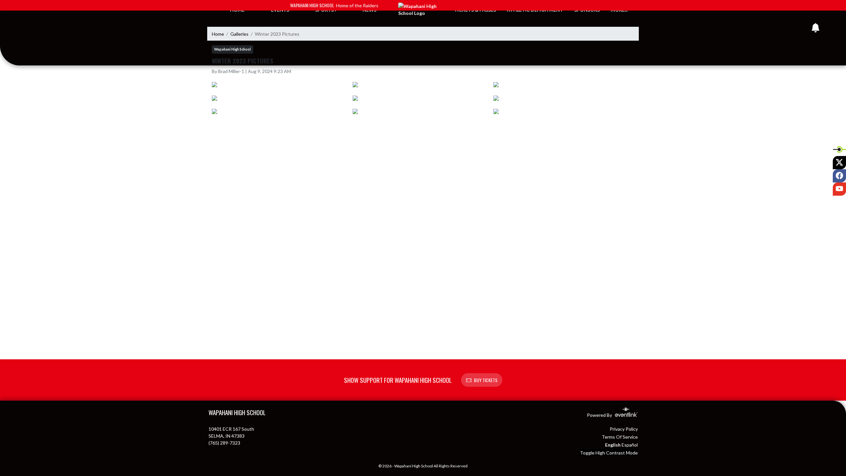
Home (218, 34)
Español (630, 445)
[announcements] (815, 29)
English (613, 445)
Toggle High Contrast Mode (609, 453)
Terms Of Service (620, 437)
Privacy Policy (624, 429)
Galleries (239, 34)
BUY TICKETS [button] (485, 380)
